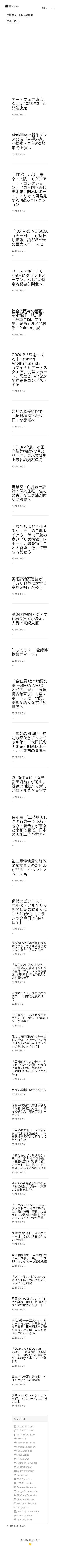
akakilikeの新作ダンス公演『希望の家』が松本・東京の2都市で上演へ (29, 141)
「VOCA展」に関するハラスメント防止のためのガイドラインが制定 (29, 1280)
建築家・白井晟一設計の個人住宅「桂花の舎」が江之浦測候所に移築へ (29, 493)
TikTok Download (25, 1430)
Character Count (25, 1426)
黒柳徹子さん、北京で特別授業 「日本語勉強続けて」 (29, 996)
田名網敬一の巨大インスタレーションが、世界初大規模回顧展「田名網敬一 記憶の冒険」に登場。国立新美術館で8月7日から (29, 1327)
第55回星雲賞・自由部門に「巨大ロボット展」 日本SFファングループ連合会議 (29, 1258)
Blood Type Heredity (28, 1511)
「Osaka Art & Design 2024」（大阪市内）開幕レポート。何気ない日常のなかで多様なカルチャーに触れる (30, 1355)
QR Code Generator (26, 1495)
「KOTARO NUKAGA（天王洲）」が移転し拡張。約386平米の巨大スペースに (30, 237)
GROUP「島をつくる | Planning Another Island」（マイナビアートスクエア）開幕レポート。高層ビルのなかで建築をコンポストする (29, 369)
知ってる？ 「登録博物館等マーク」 (30, 652)
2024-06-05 (18, 211)
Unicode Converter (27, 1462)
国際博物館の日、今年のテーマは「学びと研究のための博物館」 (29, 1236)
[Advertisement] (30, 58)
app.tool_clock (24, 1519)
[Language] (44, 8)
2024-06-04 (18, 114)
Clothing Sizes (24, 1515)
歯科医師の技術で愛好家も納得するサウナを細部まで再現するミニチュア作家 (29, 946)
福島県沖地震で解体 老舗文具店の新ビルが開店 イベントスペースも (31, 867)
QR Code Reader (25, 1499)
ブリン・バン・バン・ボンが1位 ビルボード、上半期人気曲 (30, 1398)
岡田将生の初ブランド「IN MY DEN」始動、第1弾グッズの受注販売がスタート (29, 1302)
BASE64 (21, 1438)
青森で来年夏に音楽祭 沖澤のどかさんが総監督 (29, 1378)
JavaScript (23, 1454)
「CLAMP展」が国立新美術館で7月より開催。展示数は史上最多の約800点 (29, 453)
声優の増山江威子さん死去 (29, 1089)
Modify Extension (25, 1471)
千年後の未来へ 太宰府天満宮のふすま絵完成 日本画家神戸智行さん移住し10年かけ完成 (29, 1134)
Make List (22, 1475)
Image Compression (27, 1491)
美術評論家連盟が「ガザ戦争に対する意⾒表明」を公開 (29, 583)
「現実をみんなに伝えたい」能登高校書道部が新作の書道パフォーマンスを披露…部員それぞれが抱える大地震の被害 (29, 971)
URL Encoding (24, 1450)
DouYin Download (25, 1434)
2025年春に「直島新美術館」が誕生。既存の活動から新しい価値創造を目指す (29, 784)
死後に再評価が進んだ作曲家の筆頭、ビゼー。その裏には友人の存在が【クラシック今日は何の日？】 (29, 1041)
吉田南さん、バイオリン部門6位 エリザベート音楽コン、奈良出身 (30, 1018)
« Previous (12, 1525)
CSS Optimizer (24, 1479)
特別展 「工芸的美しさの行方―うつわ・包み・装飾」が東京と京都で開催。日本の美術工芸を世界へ (31, 826)
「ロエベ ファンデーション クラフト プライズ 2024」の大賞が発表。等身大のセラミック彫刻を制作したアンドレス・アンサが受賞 (29, 1211)
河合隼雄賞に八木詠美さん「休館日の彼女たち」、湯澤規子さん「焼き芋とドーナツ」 (29, 1109)
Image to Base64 (26, 1446)
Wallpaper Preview (26, 1503)
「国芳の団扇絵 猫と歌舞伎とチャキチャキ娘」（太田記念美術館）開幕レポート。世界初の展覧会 (29, 742)
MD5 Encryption (24, 1483)
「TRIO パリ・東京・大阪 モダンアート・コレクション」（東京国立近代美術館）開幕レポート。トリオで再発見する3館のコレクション (29, 189)
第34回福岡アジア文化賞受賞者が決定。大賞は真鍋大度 (30, 618)
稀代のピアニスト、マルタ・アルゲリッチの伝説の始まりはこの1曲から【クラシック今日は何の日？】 (30, 912)
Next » (21, 1525)
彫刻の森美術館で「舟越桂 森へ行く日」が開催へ (28, 415)
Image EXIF (22, 1507)
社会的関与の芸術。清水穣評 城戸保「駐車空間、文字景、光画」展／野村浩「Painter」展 (29, 319)
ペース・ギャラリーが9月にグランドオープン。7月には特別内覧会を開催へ (29, 277)
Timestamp (23, 1458)
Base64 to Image (26, 1442)
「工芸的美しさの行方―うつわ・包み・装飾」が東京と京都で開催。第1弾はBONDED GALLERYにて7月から (30, 1068)
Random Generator (26, 1487)
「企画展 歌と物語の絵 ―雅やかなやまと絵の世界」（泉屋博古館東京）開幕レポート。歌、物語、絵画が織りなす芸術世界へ (30, 694)
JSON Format (24, 1467)
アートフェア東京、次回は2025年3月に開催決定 (29, 103)
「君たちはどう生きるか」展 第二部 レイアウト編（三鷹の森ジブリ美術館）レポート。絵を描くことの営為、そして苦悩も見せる (30, 539)
